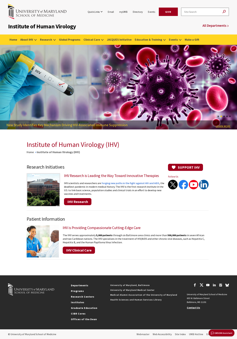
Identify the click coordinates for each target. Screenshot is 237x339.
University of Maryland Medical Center (132, 290)
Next (232, 88)
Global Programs (69, 39)
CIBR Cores (78, 313)
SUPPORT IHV (189, 167)
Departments (79, 285)
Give (168, 11)
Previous (5, 88)
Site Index (180, 334)
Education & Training (148, 39)
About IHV (26, 39)
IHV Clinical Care (79, 250)
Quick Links (94, 11)
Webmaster (143, 334)
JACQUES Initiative (119, 39)
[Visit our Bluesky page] (227, 286)
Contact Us (193, 307)
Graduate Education (84, 308)
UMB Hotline (196, 334)
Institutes (77, 302)
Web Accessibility (162, 334)
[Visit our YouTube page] (207, 285)
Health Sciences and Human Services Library (136, 299)
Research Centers (82, 296)
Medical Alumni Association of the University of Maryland (143, 294)
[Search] (224, 11)
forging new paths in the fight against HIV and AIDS (130, 183)
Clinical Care (92, 39)
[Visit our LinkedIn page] (214, 285)
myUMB (123, 11)
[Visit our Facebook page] (195, 285)
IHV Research (77, 201)
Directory (138, 11)
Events (151, 11)
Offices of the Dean (84, 319)
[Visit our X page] (201, 285)
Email (111, 11)
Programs (77, 291)
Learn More (223, 126)
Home (13, 39)
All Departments (214, 25)
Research (46, 39)
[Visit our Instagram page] (220, 285)
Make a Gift (192, 39)
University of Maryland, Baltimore (130, 285)
